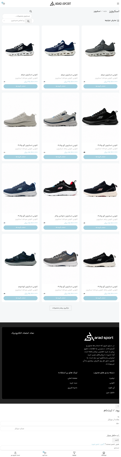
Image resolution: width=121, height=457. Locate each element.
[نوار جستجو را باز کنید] (31, 12)
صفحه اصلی (72, 378)
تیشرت (112, 378)
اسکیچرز (98, 78)
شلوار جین (110, 392)
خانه (105, 11)
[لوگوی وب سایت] (60, 3)
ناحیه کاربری (72, 387)
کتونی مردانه (107, 78)
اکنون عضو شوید (97, 444)
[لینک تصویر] (98, 336)
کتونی (115, 78)
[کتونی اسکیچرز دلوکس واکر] (60, 188)
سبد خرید (73, 383)
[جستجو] (28, 21)
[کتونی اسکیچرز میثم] (100, 49)
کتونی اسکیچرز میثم (109, 74)
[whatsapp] (114, 446)
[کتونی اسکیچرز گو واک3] (100, 118)
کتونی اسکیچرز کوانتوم (28, 286)
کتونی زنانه (68, 148)
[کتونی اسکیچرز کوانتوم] (20, 259)
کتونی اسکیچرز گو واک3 (107, 145)
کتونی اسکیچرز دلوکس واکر (66, 216)
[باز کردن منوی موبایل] (118, 3)
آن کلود (111, 387)
